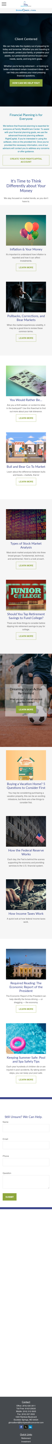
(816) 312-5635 (29, 1411)
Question (7, 1173)
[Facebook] (21, 1427)
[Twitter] (26, 1427)
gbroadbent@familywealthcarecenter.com (26, 1422)
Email (5, 1138)
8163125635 (30, 1408)
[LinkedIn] (30, 1427)
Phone (6, 1156)
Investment (26, 1441)
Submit (9, 1196)
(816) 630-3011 (29, 1405)
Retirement (26, 1438)
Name (5, 1121)
